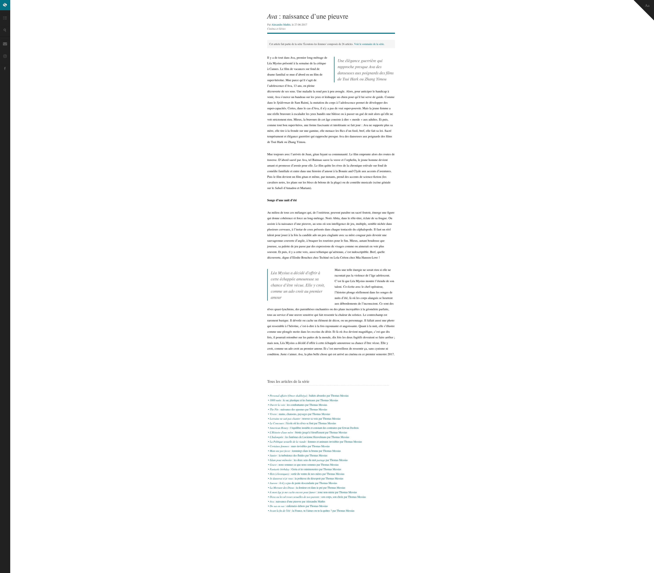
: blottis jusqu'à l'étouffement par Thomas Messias (308, 432)
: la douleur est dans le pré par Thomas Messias (307, 487)
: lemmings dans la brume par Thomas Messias (305, 451)
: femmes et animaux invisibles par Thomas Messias (316, 441)
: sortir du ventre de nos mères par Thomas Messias (307, 474)
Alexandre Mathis (281, 24)
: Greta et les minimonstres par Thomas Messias (305, 469)
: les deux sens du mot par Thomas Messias (309, 460)
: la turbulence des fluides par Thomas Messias (298, 455)
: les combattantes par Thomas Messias (298, 404)
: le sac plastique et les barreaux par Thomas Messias (304, 400)
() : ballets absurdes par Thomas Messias (309, 395)
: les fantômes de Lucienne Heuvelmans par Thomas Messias (309, 437)
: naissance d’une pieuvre (307, 15)
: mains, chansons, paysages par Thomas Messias (300, 414)
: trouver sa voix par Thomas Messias (305, 418)
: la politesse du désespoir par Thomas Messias (306, 478)
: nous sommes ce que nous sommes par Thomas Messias (304, 464)
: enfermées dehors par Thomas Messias (299, 506)
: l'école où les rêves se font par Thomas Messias (303, 423)
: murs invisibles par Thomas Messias (300, 446)
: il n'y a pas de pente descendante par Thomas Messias (303, 483)
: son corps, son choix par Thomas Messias (318, 497)
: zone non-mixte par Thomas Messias (313, 492)
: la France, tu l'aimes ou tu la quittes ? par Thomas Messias (312, 510)
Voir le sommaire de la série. (369, 44)
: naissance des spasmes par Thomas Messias (298, 409)
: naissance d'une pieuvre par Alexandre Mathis (297, 501)
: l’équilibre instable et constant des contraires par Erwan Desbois (314, 427)
